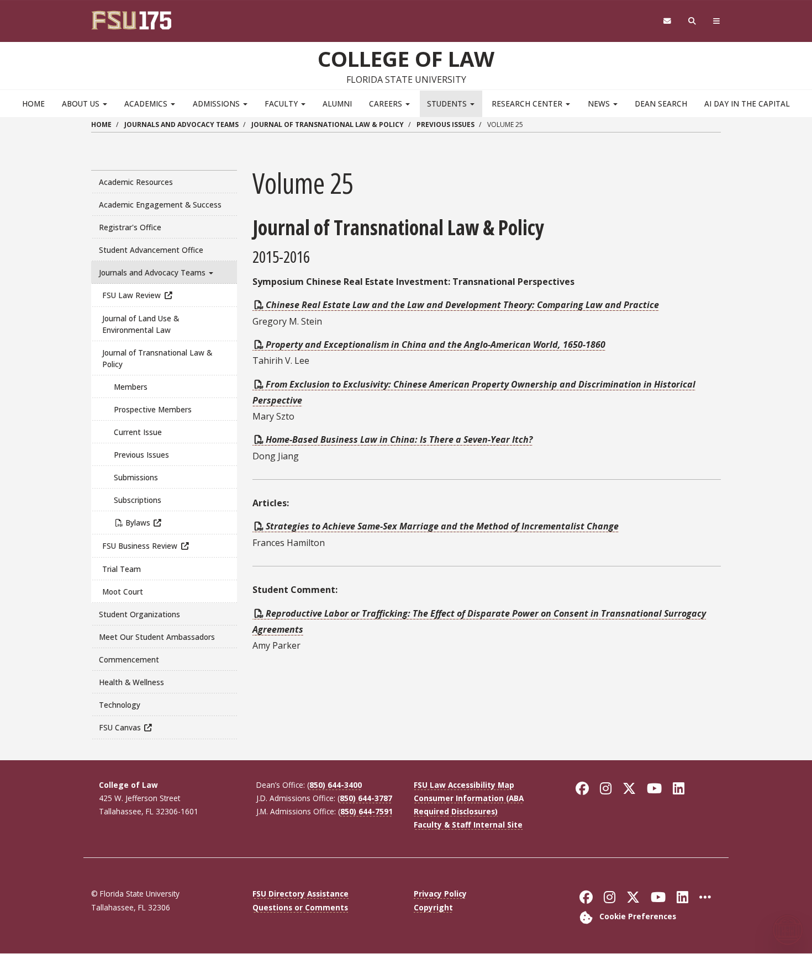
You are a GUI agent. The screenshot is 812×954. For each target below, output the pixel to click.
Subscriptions (137, 500)
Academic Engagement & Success (160, 204)
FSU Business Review (139, 545)
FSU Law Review (131, 295)
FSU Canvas (120, 727)
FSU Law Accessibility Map (464, 785)
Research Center (528, 103)
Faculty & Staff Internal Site (468, 824)
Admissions (217, 103)
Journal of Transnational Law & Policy (327, 124)
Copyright (433, 907)
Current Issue (138, 432)
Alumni (337, 103)
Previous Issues (445, 124)
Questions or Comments (300, 907)
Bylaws (137, 522)
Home (33, 103)
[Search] (692, 21)
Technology (119, 704)
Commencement (129, 659)
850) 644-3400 (335, 785)
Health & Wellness (131, 682)
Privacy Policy (440, 893)
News (600, 103)
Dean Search (661, 103)
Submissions (136, 477)
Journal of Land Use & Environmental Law (140, 324)
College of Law (406, 58)
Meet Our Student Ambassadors (157, 637)
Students (448, 103)
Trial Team (121, 569)
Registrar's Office (130, 227)
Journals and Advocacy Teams (181, 124)
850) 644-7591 (366, 811)
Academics (147, 103)
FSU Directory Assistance (300, 893)
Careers (386, 103)
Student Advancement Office (151, 250)
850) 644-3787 (366, 798)
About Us (82, 103)
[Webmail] (667, 21)
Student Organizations (139, 614)
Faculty (282, 103)
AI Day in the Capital (747, 103)
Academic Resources (136, 182)
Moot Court (122, 591)
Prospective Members (153, 409)
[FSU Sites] (716, 21)
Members (130, 386)
